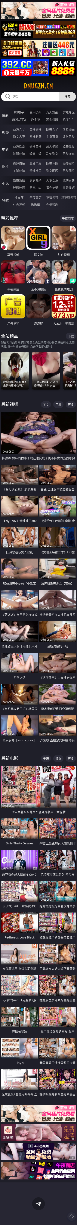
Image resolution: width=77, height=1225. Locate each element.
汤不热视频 (68, 197)
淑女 (58, 758)
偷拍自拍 (35, 146)
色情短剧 (52, 205)
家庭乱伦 (35, 180)
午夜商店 (35, 197)
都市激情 (19, 180)
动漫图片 (69, 163)
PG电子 (19, 112)
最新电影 (9, 758)
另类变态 (69, 154)
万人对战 (52, 112)
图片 (5, 166)
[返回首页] (71, 1216)
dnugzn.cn (38, 86)
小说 (5, 183)
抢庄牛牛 (69, 119)
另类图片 (69, 171)
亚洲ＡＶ (19, 129)
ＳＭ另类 (69, 137)
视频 (5, 132)
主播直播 (52, 137)
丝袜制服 (35, 137)
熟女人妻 (19, 137)
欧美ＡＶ (52, 129)
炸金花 (35, 119)
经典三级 (35, 154)
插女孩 (19, 197)
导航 (5, 200)
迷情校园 (19, 188)
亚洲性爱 (19, 146)
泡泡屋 (35, 205)
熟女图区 (52, 171)
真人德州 (35, 112)
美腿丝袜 (19, 171)
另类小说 (35, 188)
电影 (5, 149)
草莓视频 (52, 197)
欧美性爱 (69, 146)
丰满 (46, 758)
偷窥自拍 (19, 163)
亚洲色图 (35, 163)
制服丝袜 (19, 154)
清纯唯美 (35, 171)
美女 (46, 405)
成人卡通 (52, 146)
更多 (71, 405)
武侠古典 (69, 180)
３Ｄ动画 (69, 129)
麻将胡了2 (19, 119)
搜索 (67, 97)
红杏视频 (19, 205)
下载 (71, 336)
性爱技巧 (69, 188)
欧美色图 (52, 163)
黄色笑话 (52, 188)
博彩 (5, 115)
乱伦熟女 (52, 154)
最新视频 (9, 404)
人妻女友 (52, 180)
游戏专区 (69, 112)
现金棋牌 (52, 119)
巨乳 (58, 405)
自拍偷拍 (35, 129)
